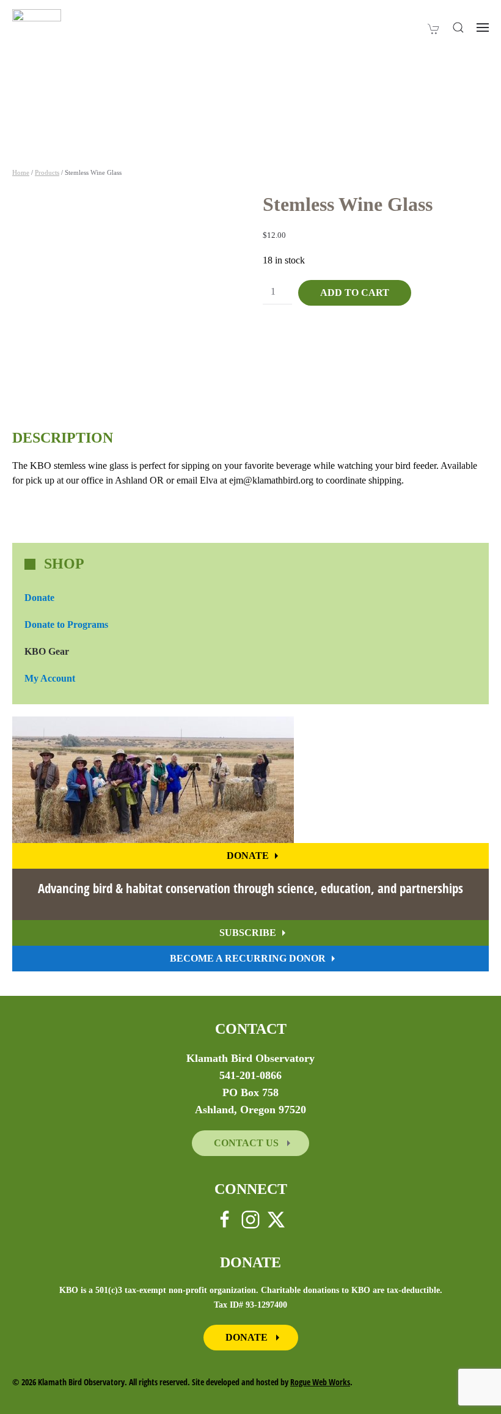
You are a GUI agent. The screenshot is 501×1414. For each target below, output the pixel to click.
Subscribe (247, 932)
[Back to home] (36, 27)
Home (20, 172)
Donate (39, 597)
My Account (49, 678)
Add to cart (354, 292)
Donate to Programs (66, 624)
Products (47, 172)
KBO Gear (46, 651)
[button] (458, 27)
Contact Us (247, 1143)
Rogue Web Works (320, 1382)
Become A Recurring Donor (248, 958)
